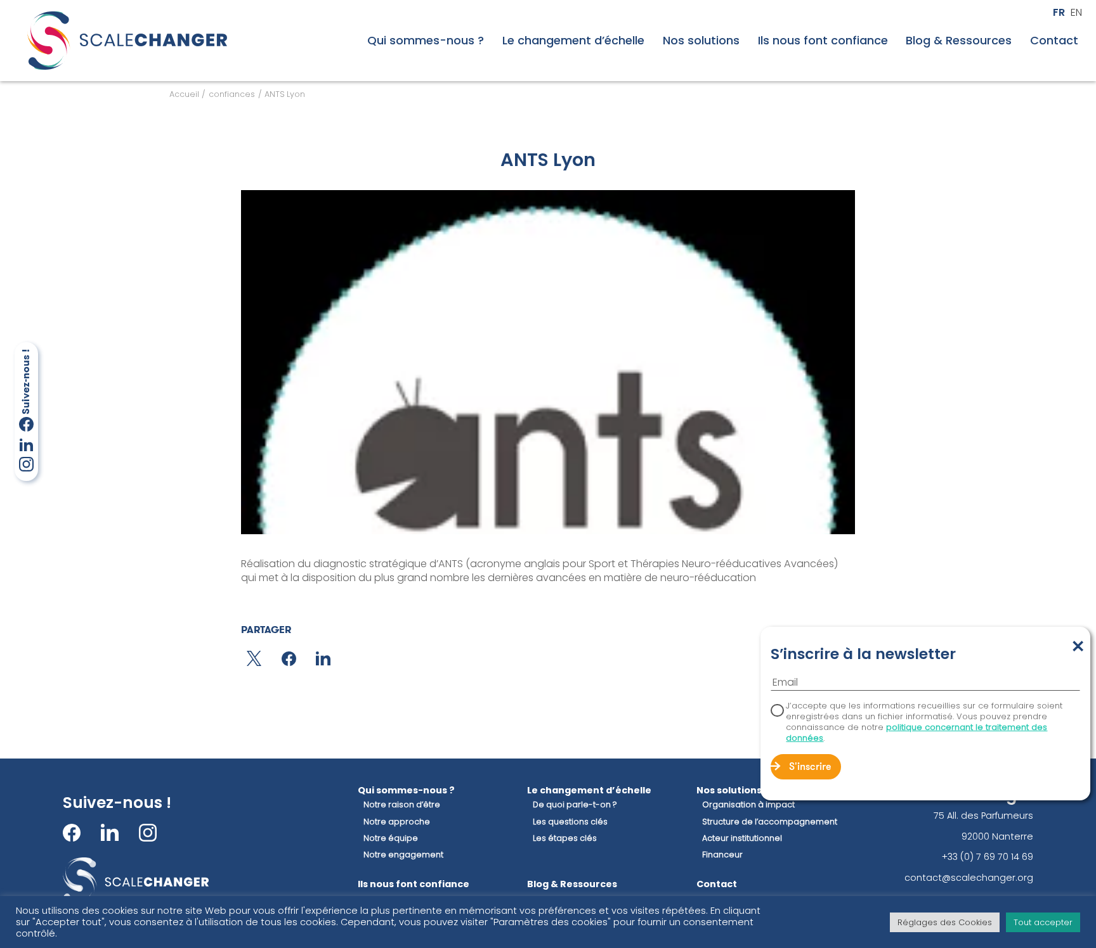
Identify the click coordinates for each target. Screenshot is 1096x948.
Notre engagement (403, 854)
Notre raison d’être (401, 804)
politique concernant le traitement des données (916, 732)
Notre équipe (390, 838)
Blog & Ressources (959, 40)
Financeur (722, 854)
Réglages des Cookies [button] (944, 922)
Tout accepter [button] (1043, 922)
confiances (232, 94)
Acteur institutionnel (742, 838)
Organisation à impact (748, 804)
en (1076, 13)
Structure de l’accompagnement (769, 821)
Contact (1054, 40)
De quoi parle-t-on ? (575, 804)
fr (1059, 13)
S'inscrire (810, 767)
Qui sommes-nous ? (425, 40)
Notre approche (396, 821)
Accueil (184, 94)
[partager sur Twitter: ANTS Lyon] (254, 658)
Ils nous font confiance (823, 40)
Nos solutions (701, 40)
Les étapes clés (565, 838)
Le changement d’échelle (573, 40)
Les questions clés (570, 821)
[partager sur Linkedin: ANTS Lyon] (323, 658)
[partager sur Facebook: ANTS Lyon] (289, 659)
